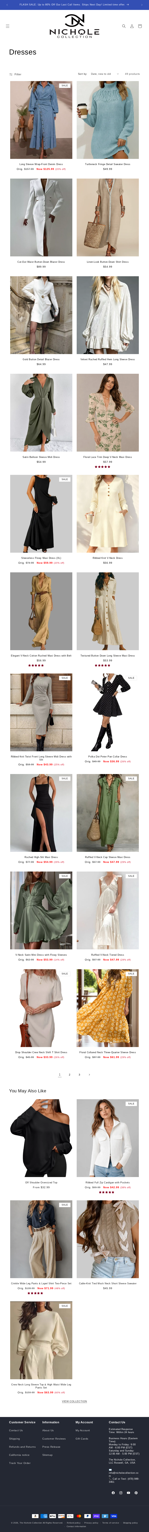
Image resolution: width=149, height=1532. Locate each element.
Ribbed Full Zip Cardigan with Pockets (108, 1182)
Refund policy (73, 1523)
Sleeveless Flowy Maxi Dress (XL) (41, 558)
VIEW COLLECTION (74, 1401)
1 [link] (60, 1074)
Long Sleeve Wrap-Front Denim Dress (41, 164)
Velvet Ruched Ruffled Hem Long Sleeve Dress (107, 359)
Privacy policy (91, 1523)
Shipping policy (130, 1523)
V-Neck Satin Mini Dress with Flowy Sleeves (41, 955)
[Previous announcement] (7, 5)
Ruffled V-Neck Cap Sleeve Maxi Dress (107, 857)
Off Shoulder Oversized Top (41, 1182)
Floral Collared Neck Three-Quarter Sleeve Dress (107, 1052)
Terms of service (110, 1523)
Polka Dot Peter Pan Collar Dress (107, 756)
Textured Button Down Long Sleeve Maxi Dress (107, 655)
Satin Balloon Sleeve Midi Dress (41, 457)
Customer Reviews (54, 1438)
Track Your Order (20, 1463)
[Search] (124, 26)
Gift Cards (82, 1438)
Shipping (14, 1438)
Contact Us (16, 1430)
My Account (83, 1430)
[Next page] (89, 1075)
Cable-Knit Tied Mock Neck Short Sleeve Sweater (108, 1283)
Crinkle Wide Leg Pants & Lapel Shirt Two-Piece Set (41, 1283)
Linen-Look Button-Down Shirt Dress (108, 262)
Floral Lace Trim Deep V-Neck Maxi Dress (107, 457)
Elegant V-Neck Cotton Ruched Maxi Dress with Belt (41, 655)
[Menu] (8, 26)
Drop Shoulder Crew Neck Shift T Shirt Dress (41, 1052)
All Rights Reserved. (53, 1523)
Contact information (76, 1526)
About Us (48, 1430)
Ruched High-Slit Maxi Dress (41, 857)
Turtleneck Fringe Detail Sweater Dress (107, 164)
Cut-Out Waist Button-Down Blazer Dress (41, 262)
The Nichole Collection (31, 1523)
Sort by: (82, 73)
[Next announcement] (142, 5)
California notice (19, 1454)
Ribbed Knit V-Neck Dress (108, 558)
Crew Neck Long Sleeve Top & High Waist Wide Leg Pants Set (41, 1386)
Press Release (51, 1446)
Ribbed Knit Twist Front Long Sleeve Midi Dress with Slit (41, 758)
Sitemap (47, 1454)
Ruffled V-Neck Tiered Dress (107, 955)
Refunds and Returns (22, 1446)
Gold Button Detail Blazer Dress (41, 359)
